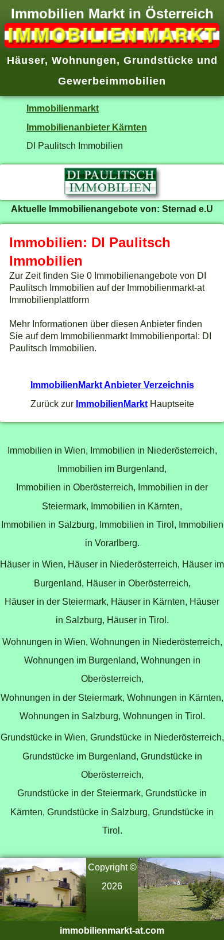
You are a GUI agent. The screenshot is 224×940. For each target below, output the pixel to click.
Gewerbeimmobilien (112, 81)
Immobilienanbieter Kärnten (86, 127)
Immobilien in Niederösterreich (152, 450)
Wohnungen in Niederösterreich (155, 641)
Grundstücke (158, 60)
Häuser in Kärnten (148, 601)
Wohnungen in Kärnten (174, 697)
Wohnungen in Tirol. (164, 716)
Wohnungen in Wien (44, 641)
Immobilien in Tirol (136, 524)
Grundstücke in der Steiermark (79, 793)
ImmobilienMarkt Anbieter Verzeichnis (112, 384)
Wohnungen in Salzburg (69, 716)
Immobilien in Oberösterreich (74, 487)
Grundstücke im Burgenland (79, 756)
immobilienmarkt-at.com (112, 930)
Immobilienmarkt (62, 108)
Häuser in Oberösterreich (137, 583)
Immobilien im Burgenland (110, 468)
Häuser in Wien (31, 564)
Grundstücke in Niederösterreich (156, 737)
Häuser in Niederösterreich (122, 564)
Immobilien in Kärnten (135, 506)
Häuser (26, 60)
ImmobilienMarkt (112, 403)
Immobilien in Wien (46, 450)
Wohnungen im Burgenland (80, 660)
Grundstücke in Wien (43, 737)
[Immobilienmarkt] (112, 44)
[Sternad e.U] (112, 196)
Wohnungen (84, 60)
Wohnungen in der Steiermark (61, 697)
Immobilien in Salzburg (48, 524)
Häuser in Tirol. (138, 620)
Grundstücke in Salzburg (97, 812)
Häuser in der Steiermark (55, 601)
